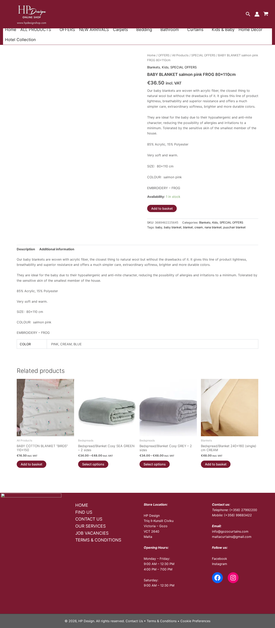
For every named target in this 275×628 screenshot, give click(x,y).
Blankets (153, 67)
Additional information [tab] (56, 249)
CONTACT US (88, 519)
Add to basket (162, 208)
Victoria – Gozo (155, 526)
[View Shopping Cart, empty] (266, 14)
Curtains (195, 29)
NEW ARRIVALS (94, 29)
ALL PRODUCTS (35, 29)
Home (10, 29)
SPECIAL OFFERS (203, 55)
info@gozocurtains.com (230, 531)
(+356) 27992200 (243, 510)
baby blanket (172, 227)
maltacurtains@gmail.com (231, 537)
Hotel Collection (20, 39)
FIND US (83, 512)
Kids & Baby (223, 29)
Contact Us (134, 621)
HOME (81, 505)
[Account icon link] (256, 14)
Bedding (144, 29)
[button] (248, 14)
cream (198, 227)
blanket (188, 227)
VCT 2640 (151, 531)
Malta (148, 537)
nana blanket (213, 227)
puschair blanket (234, 227)
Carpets (120, 29)
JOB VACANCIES (92, 533)
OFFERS (67, 29)
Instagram (219, 564)
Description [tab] (26, 249)
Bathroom (169, 29)
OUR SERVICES (90, 526)
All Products (180, 55)
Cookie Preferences (195, 621)
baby (158, 227)
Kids (165, 67)
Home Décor (250, 29)
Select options (93, 464)
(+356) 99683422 (238, 515)
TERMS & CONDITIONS (98, 539)
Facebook (219, 559)
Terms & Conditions (162, 621)
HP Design (152, 516)
